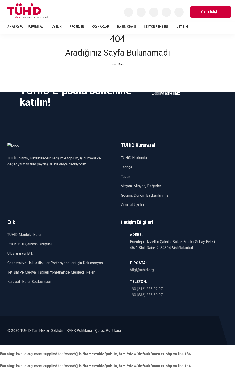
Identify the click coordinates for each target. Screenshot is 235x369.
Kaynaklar (100, 26)
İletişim (182, 26)
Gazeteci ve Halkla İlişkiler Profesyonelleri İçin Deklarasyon (55, 263)
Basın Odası (126, 26)
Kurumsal (35, 26)
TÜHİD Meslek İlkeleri (24, 234)
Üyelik (56, 26)
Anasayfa (15, 26)
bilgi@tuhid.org (142, 270)
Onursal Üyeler (132, 205)
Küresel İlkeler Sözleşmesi (29, 282)
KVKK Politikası (79, 330)
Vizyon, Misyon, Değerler (141, 186)
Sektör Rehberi (156, 26)
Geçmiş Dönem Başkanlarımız (144, 195)
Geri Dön (118, 64)
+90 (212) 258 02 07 (146, 289)
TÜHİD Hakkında (134, 158)
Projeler (76, 26)
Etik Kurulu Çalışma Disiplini (29, 244)
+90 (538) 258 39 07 (146, 295)
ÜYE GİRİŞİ (209, 12)
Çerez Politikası (108, 330)
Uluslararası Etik (20, 253)
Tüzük (125, 176)
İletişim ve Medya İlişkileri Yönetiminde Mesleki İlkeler (51, 272)
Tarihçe (126, 167)
